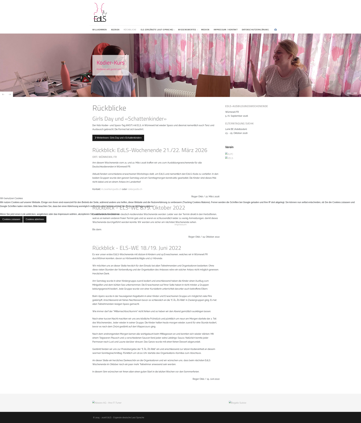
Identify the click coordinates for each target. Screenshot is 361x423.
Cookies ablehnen (35, 219)
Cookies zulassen (11, 219)
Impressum (181, 224)
